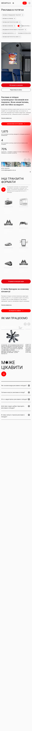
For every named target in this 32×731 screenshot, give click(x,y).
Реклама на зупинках (8, 18)
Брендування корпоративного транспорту (13, 29)
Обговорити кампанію (16, 85)
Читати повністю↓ (6, 118)
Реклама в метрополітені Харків (10, 36)
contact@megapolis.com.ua (8, 170)
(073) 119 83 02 (5, 168)
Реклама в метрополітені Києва (10, 22)
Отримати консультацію (16, 281)
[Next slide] (28, 160)
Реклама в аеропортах (8, 33)
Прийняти (24, 725)
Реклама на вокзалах (8, 25)
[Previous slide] (25, 160)
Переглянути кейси (16, 90)
